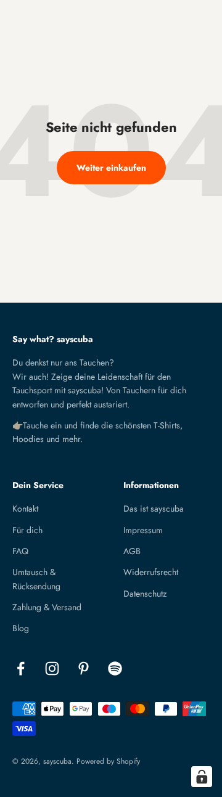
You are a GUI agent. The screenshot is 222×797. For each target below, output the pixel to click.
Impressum (143, 530)
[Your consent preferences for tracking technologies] (201, 776)
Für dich (27, 530)
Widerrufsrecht (150, 572)
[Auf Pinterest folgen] (83, 668)
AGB (132, 551)
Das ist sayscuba (153, 508)
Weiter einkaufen (111, 167)
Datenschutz (144, 593)
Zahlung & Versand (46, 607)
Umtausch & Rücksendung (36, 579)
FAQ (20, 551)
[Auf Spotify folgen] (115, 668)
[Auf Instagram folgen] (52, 668)
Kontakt (25, 508)
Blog (20, 628)
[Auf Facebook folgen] (20, 668)
